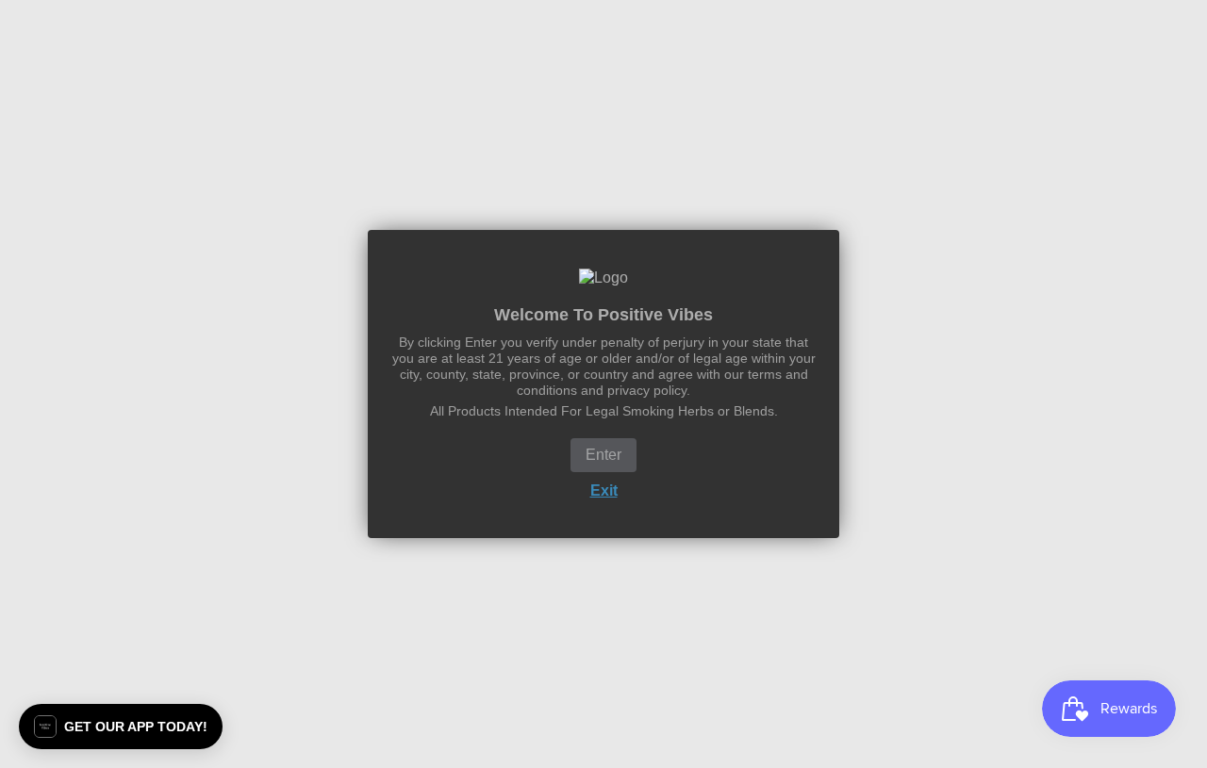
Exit (604, 490)
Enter (603, 455)
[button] (121, 726)
